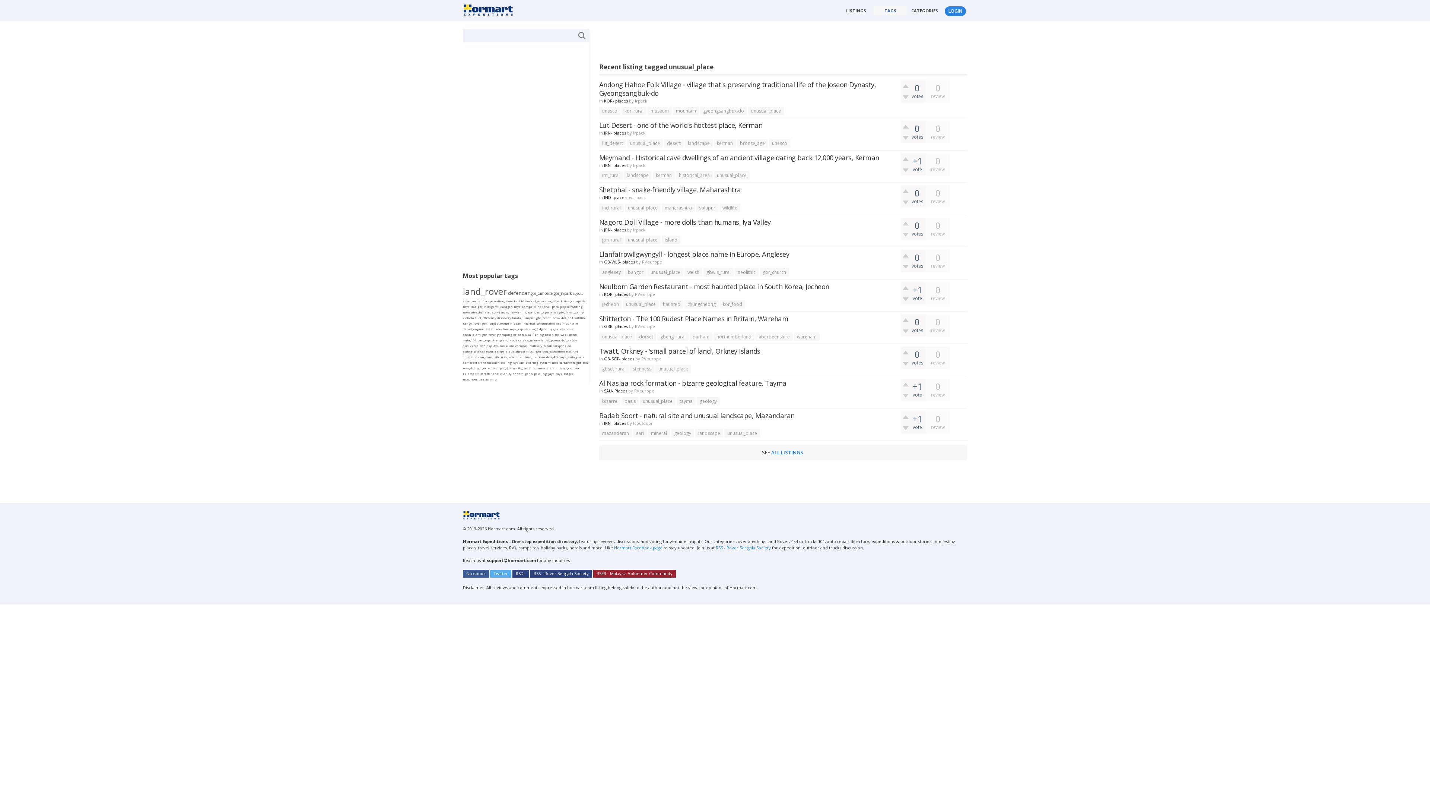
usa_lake (508, 357)
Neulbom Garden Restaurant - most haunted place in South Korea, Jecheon (714, 286)
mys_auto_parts (572, 357)
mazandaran (615, 433)
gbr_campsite (542, 293)
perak (547, 346)
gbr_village (485, 306)
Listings (856, 10)
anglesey (611, 272)
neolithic (747, 272)
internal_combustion (538, 323)
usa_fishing (534, 334)
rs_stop (468, 374)
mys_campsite (525, 306)
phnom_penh (522, 374)
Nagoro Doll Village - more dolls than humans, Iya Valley (685, 222)
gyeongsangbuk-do (723, 111)
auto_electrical (474, 351)
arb (558, 323)
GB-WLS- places (619, 262)
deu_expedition (554, 351)
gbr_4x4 (506, 368)
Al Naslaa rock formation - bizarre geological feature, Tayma (692, 383)
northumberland (733, 337)
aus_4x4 (493, 312)
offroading (574, 306)
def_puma (552, 340)
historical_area (694, 175)
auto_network (511, 312)
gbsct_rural (614, 369)
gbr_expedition (488, 368)
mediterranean (563, 362)
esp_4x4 (493, 346)
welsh (693, 272)
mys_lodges (564, 374)
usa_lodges (537, 329)
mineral (659, 433)
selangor (469, 301)
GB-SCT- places (619, 359)
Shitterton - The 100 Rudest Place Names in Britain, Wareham (693, 318)
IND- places (615, 197)
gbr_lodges (490, 323)
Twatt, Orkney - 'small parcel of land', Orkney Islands (679, 351)
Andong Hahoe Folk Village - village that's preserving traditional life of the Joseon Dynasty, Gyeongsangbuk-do (737, 89)
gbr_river (489, 334)
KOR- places (616, 101)
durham (701, 337)
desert (674, 143)
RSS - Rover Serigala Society (743, 547)
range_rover (472, 323)
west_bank (569, 334)
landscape (699, 143)
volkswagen (504, 306)
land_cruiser (569, 368)
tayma (686, 401)
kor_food (732, 304)
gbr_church (774, 272)
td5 (557, 334)
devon (489, 329)
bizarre (609, 401)
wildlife (729, 208)
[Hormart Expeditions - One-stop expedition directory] (490, 9)
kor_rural (634, 111)
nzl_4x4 (572, 351)
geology (708, 401)
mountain (686, 111)
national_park (548, 306)
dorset (646, 337)
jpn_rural (611, 240)
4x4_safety (569, 340)
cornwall (521, 346)
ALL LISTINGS (787, 452)
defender (519, 293)
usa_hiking (487, 379)
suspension (562, 346)
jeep (563, 306)
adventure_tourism (530, 357)
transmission (489, 362)
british (518, 334)
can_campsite (489, 357)
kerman (725, 143)
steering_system (538, 362)
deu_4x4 (552, 357)
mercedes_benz (474, 312)
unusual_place (766, 111)
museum (660, 111)
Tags (890, 10)
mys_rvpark (519, 329)
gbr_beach (544, 318)
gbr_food (582, 362)
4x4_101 (567, 318)
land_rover (485, 291)
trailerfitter (483, 374)
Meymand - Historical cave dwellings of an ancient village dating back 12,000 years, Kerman (739, 157)
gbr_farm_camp (571, 312)
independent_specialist (540, 312)
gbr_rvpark (563, 293)
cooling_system (512, 362)
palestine (502, 329)
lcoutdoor (643, 423)
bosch (549, 334)
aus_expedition (474, 346)
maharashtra (678, 208)
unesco (609, 111)
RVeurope (652, 262)
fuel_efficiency (485, 318)
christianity (502, 374)
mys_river (533, 351)
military (536, 346)
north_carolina (524, 368)
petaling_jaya (544, 374)
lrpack (641, 101)
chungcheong (701, 304)
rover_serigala (497, 351)
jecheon (610, 304)
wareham (807, 337)
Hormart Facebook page (637, 547)
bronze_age (752, 143)
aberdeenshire (774, 337)
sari (640, 433)
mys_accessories (560, 329)
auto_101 (470, 340)
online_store (503, 301)
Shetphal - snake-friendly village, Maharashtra (670, 189)
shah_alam (472, 334)
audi (513, 340)
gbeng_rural (673, 337)
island (671, 240)
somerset (470, 362)
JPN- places (615, 230)
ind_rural (611, 208)
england (502, 340)
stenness (642, 369)
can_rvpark (486, 340)
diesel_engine (473, 329)
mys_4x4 (469, 306)
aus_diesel (517, 351)
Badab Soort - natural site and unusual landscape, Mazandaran (697, 415)
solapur (707, 208)
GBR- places (616, 326)
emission (470, 357)
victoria (468, 318)
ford (517, 301)
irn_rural (611, 175)
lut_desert (612, 143)
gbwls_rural (718, 272)
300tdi (504, 323)
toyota (578, 293)
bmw (556, 318)
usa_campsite (574, 301)
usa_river (470, 379)
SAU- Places (615, 391)
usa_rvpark (554, 301)
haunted (671, 304)
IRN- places (615, 133)
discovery (504, 318)
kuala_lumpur (523, 318)
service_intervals (531, 340)
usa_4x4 (469, 368)
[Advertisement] (734, 45)
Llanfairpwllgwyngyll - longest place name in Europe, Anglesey (694, 254)
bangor (636, 272)
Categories (924, 10)
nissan (515, 323)
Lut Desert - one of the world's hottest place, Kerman (681, 125)
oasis (630, 401)
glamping (504, 334)
